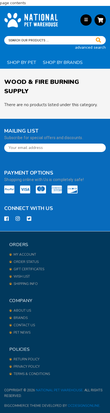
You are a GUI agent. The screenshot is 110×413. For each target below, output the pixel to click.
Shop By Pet (21, 62)
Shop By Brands (63, 62)
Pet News (22, 332)
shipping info (26, 284)
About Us (22, 310)
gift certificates (29, 269)
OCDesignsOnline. (84, 405)
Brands (21, 318)
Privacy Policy (27, 366)
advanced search (90, 47)
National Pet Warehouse (59, 390)
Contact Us (24, 325)
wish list (22, 276)
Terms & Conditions (32, 374)
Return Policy (26, 359)
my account (25, 254)
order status (26, 262)
